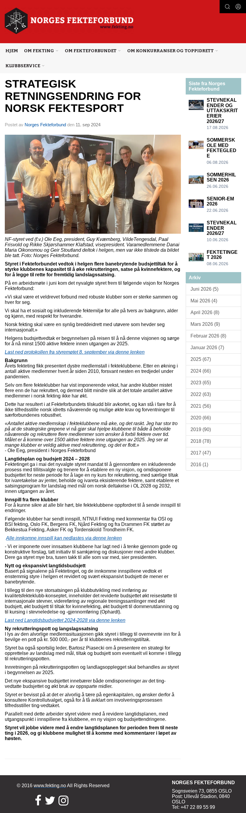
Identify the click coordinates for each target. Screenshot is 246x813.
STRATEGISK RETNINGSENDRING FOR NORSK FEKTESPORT (73, 96)
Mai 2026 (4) (203, 300)
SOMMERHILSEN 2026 (221, 177)
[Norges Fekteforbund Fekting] (69, 21)
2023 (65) (200, 382)
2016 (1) (199, 464)
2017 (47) (200, 452)
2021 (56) (200, 406)
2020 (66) (200, 417)
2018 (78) (200, 441)
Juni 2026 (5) (204, 289)
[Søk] (227, 6)
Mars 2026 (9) (205, 324)
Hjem (11, 50)
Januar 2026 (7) (207, 347)
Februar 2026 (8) (208, 335)
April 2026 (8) (204, 312)
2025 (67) (200, 359)
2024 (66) (200, 371)
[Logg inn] (238, 6)
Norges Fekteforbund (45, 124)
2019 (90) (200, 429)
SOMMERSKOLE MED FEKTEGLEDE (221, 147)
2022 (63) (200, 394)
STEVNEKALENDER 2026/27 (222, 228)
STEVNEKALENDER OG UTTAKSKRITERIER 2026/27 (222, 111)
